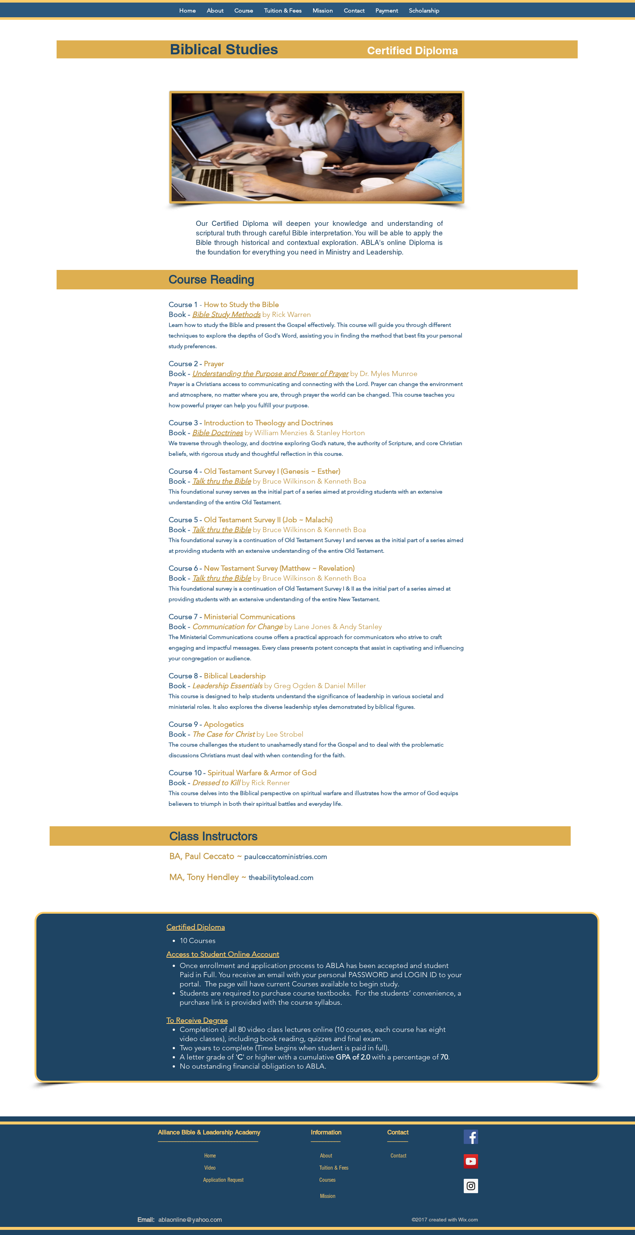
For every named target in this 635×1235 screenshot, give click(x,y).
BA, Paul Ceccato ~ (206, 856)
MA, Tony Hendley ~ (209, 877)
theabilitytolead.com (281, 877)
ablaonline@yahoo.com (190, 1219)
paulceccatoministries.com (285, 856)
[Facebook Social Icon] (471, 1137)
